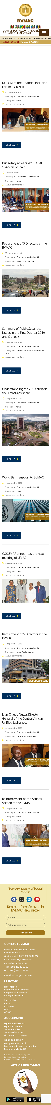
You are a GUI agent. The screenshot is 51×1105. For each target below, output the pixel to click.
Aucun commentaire (15, 104)
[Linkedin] (29, 899)
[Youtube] (37, 899)
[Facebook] (14, 899)
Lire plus (10, 144)
